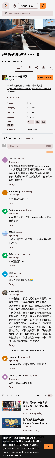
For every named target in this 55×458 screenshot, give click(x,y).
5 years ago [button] (16, 61)
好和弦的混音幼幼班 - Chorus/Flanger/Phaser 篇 (35, 421)
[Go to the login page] (43, 6)
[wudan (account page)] (5, 292)
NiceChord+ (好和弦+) (32, 413)
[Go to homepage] (6, 5)
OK (48, 446)
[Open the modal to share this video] (36, 67)
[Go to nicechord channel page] (6, 78)
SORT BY (30, 138)
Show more (12, 97)
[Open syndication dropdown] (21, 138)
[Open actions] (50, 67)
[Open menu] (50, 6)
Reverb (31, 122)
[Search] (6, 13)
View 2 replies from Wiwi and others (27, 350)
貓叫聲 (10, 125)
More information (12, 455)
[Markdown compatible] (48, 146)
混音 (43, 122)
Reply (12, 184)
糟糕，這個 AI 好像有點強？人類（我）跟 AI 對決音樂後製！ (36, 404)
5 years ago (14, 162)
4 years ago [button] (28, 409)
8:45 (11, 261)
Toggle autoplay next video (50, 395)
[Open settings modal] (14, 6)
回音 (37, 122)
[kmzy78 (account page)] (5, 233)
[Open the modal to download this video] (43, 67)
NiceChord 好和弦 (18, 76)
